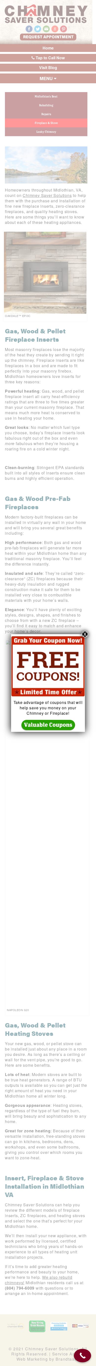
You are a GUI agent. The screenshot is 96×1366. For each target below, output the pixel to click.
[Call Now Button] (82, 1355)
